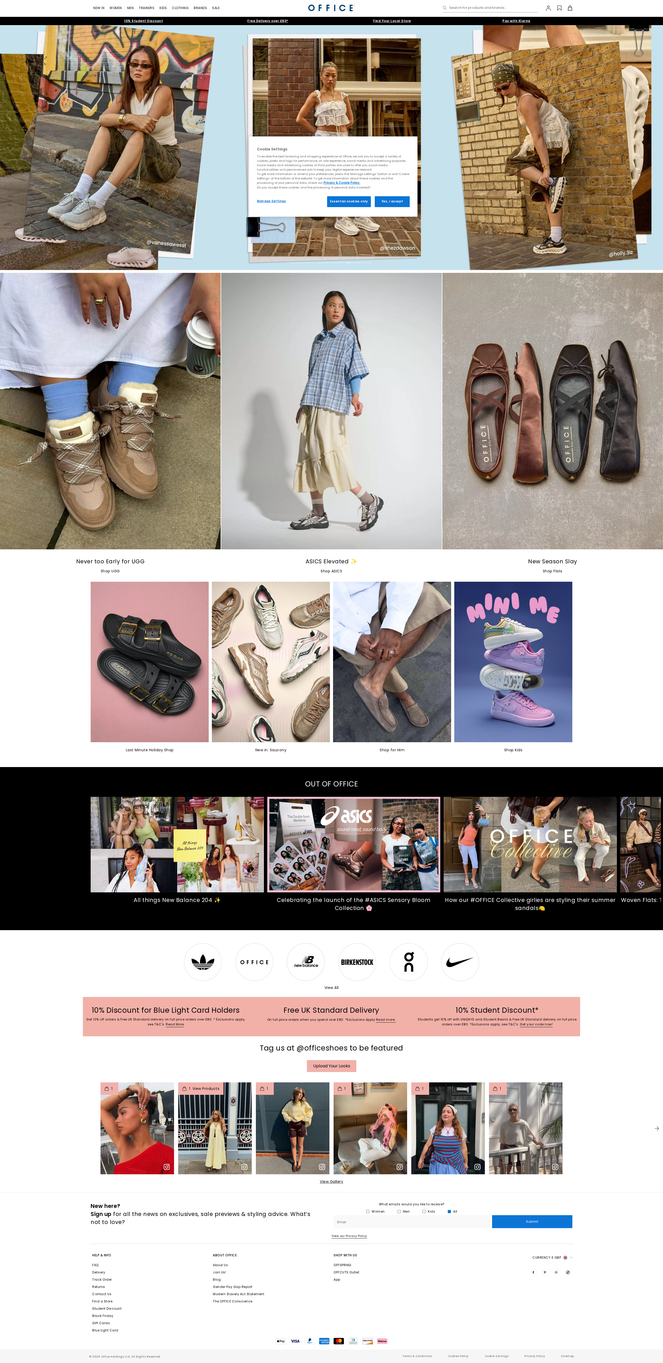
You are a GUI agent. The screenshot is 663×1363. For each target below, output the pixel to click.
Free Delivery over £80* (267, 21)
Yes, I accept (392, 201)
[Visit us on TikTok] (569, 1272)
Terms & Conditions (417, 1356)
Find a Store (102, 1301)
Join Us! (219, 1272)
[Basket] (567, 8)
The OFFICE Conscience (233, 1301)
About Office (225, 1255)
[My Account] (546, 8)
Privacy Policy (534, 1356)
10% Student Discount (143, 21)
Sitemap (567, 1356)
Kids (163, 8)
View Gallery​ (331, 1181)
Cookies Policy (458, 1356)
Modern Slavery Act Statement (238, 1294)
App (337, 1279)
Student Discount (106, 1308)
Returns (98, 1287)
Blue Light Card (105, 1330)
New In (98, 8)
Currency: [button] (546, 1257)
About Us (220, 1265)
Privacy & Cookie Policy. (341, 183)
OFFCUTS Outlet (346, 1272)
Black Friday (102, 1316)
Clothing (180, 8)
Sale (216, 8)
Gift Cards (101, 1323)
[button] (657, 1128)
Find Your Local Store (392, 21)
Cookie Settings (497, 1356)
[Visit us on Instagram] (557, 1272)
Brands (200, 8)
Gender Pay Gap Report (233, 1287)
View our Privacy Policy (349, 1236)
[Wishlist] (556, 8)
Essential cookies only (349, 201)
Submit (532, 1221)
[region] (333, 176)
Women (116, 8)
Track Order (102, 1279)
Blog (217, 1279)
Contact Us (101, 1294)
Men (130, 8)
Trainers (146, 8)
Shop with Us (345, 1255)
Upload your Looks (331, 1066)
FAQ (95, 1265)
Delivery (98, 1272)
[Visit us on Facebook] (534, 1272)
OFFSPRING (342, 1265)
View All (332, 987)
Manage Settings (271, 201)
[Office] (331, 8)
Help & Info (101, 1255)
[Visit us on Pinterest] (546, 1272)
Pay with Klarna (516, 21)
